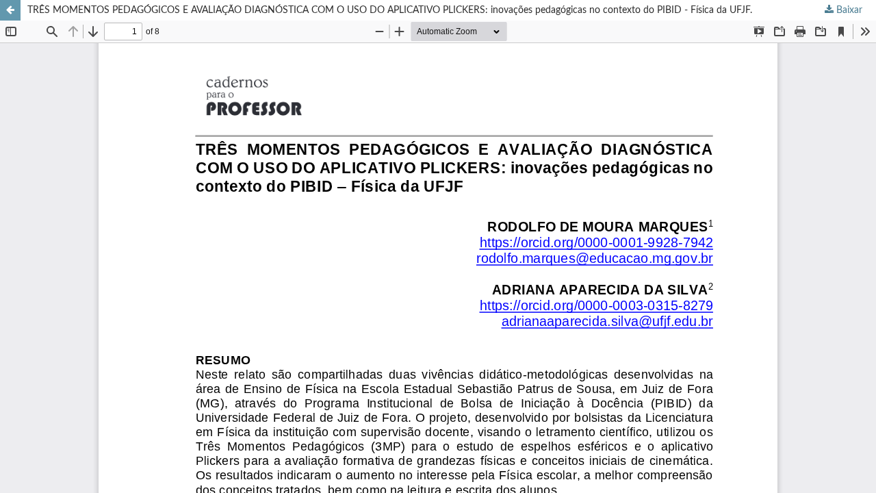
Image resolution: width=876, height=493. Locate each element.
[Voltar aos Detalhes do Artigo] (10, 10)
